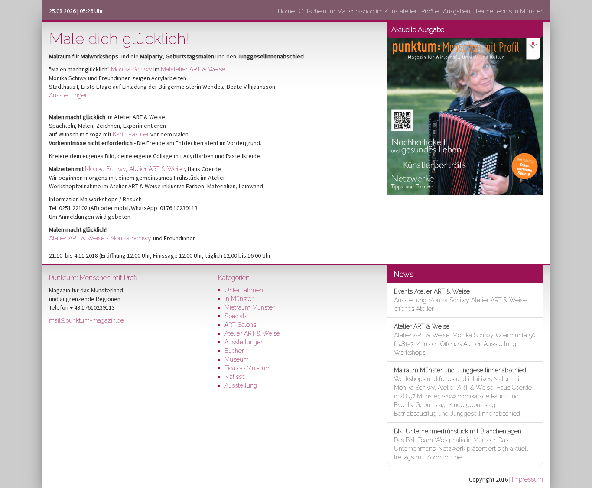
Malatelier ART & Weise (193, 69)
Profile (430, 11)
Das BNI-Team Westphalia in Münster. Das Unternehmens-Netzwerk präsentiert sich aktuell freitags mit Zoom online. (461, 444)
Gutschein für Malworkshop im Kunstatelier (358, 11)
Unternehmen (243, 290)
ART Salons (240, 324)
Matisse (234, 376)
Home (286, 11)
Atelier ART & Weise (157, 168)
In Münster (239, 298)
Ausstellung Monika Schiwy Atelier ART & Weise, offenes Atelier (461, 300)
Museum (236, 359)
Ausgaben (456, 11)
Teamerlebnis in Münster (509, 11)
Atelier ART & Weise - (79, 238)
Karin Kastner (131, 134)
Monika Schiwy (131, 69)
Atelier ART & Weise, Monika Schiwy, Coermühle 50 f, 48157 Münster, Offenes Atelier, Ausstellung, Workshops (465, 339)
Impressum (527, 479)
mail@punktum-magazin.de (86, 320)
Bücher (234, 350)
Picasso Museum (247, 368)
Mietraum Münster (249, 307)
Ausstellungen (68, 95)
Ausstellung (240, 385)
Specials (235, 316)
